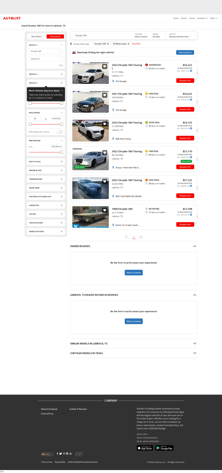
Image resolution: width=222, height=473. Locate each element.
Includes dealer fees (185, 68)
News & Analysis (49, 409)
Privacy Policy (60, 462)
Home (175, 18)
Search (184, 18)
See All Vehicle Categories (148, 441)
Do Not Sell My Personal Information (83, 462)
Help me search (185, 52)
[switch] (58, 132)
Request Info (185, 80)
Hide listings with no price (39, 132)
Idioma (47, 454)
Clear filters (136, 43)
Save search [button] (55, 36)
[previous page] (126, 237)
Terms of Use (46, 462)
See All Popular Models (148, 437)
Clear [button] (61, 65)
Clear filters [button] (36, 36)
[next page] (141, 237)
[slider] (30, 103)
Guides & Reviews (78, 409)
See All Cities (143, 434)
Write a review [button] (134, 272)
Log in (79, 454)
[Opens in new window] (145, 448)
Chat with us (47, 413)
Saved (192, 18)
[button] (46, 51)
